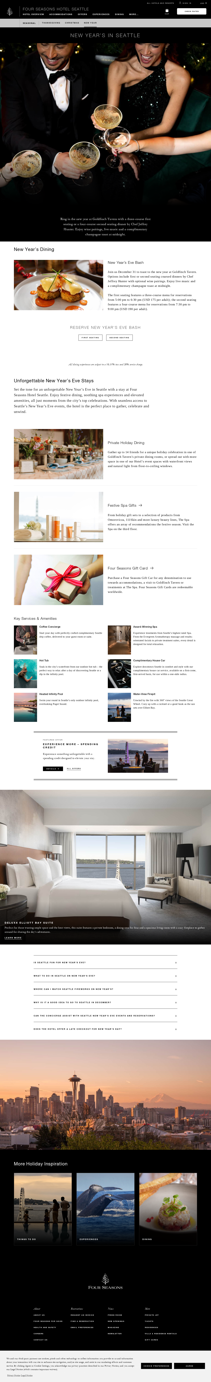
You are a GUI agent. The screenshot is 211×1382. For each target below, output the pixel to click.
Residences (151, 1327)
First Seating (90, 338)
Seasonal (29, 23)
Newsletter (115, 1334)
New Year (90, 23)
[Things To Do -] (43, 1209)
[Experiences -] (105, 1209)
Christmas (72, 23)
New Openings (116, 1321)
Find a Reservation (82, 1321)
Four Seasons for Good (48, 1321)
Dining (119, 14)
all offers (74, 769)
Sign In (187, 3)
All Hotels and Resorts (160, 3)
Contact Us (40, 1340)
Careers (39, 1334)
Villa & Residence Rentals (161, 1334)
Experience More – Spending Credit (71, 746)
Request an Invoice (82, 1315)
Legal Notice (26, 1375)
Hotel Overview (33, 14)
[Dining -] (168, 1209)
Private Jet (152, 1315)
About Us (39, 1315)
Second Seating (119, 338)
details (51, 769)
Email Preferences (82, 1327)
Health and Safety (45, 1327)
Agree (189, 1366)
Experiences (101, 14)
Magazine (113, 1327)
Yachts (149, 1321)
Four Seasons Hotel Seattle (56, 9)
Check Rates (192, 11)
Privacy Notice (13, 1375)
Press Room (115, 1315)
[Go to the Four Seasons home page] (10, 11)
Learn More (13, 937)
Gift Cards (151, 1340)
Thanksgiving (51, 23)
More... (134, 14)
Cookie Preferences (156, 1366)
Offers (82, 14)
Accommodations (60, 14)
